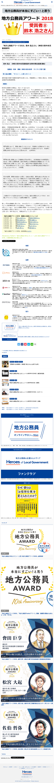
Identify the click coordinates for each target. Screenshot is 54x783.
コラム (20, 766)
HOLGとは (5, 766)
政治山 (30, 287)
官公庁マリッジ (24, 294)
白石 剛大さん (21, 224)
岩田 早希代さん (35, 218)
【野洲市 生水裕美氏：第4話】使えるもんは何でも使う (24, 364)
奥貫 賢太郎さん (22, 222)
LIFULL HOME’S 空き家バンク (36, 274)
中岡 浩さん (20, 226)
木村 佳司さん (34, 222)
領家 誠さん (32, 228)
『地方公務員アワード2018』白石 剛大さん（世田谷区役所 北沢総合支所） (22, 407)
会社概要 (10, 766)
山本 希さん (20, 228)
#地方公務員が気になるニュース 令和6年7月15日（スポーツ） (26, 392)
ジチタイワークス (44, 280)
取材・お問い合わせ (26, 766)
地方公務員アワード (23, 350)
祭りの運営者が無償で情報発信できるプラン (42, 267)
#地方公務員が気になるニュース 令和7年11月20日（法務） (25, 401)
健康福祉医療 (16, 350)
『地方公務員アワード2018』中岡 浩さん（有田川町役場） (19, 409)
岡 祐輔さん (33, 220)
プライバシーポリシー (30, 768)
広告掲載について (46, 766)
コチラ (46, 5)
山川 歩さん (33, 226)
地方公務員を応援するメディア (27, 776)
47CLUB (14, 316)
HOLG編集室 (5, 350)
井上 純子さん (21, 218)
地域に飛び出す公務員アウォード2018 (40, 252)
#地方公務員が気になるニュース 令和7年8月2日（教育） (25, 382)
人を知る (15, 766)
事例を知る (11, 350)
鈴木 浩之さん (34, 224)
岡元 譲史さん (21, 220)
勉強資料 (39, 766)
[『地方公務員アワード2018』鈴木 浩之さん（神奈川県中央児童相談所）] (28, 344)
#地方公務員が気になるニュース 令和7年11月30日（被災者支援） (27, 373)
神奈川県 (5, 352)
